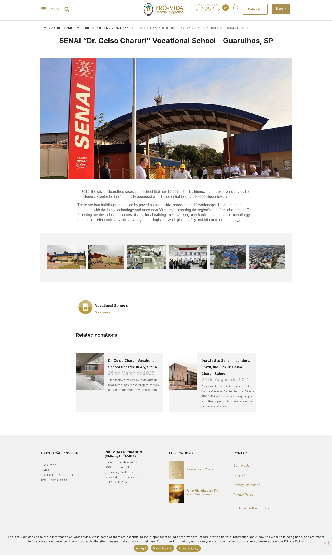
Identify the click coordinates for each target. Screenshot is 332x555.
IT (217, 7)
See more (102, 312)
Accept (141, 548)
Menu (54, 9)
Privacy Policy (243, 494)
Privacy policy (189, 548)
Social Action (96, 28)
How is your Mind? (200, 469)
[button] (66, 9)
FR (234, 7)
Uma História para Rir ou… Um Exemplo (202, 492)
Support (239, 475)
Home (44, 28)
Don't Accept (162, 548)
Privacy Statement (247, 485)
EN (225, 7)
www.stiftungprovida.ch (122, 477)
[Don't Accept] (325, 543)
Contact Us (241, 465)
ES (208, 7)
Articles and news (66, 28)
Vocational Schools (129, 28)
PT (199, 7)
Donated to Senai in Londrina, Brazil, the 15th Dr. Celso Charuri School (226, 367)
